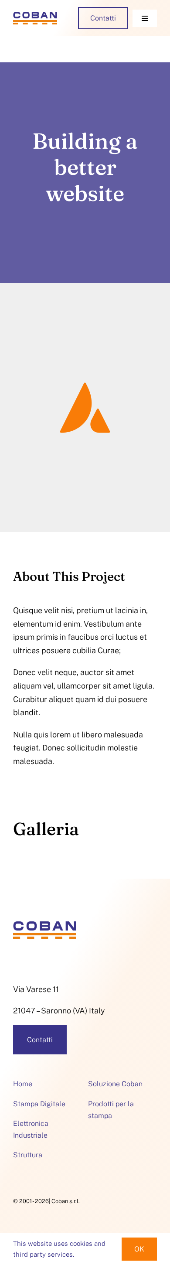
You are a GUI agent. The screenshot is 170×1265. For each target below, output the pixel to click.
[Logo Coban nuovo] (35, 15)
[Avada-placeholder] (85, 339)
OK (139, 1249)
